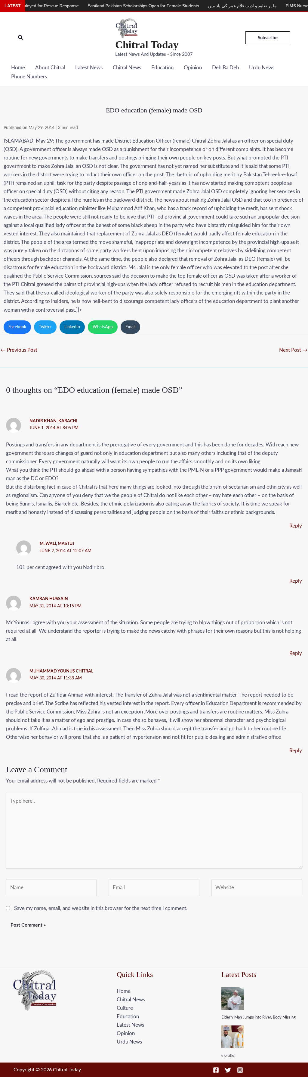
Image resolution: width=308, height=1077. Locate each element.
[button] (20, 38)
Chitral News (127, 67)
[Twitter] (228, 1070)
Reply (295, 525)
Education (162, 67)
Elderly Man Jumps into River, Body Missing (258, 1017)
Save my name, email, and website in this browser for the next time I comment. (100, 908)
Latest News (89, 67)
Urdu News (261, 67)
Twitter (45, 327)
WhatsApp (103, 327)
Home (18, 67)
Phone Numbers (29, 76)
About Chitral (50, 67)
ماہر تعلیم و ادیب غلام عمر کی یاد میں (222, 5)
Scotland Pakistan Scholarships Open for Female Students (123, 5)
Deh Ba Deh (225, 67)
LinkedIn (72, 327)
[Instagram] (240, 1070)
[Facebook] (216, 1070)
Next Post (293, 350)
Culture (125, 1008)
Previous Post (19, 350)
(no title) (228, 1056)
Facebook (17, 327)
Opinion (193, 67)
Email (130, 327)
